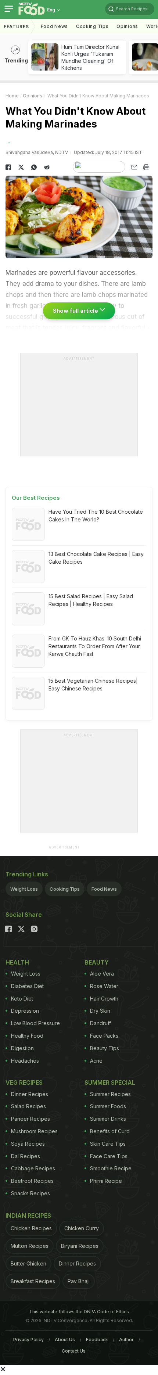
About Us (65, 1339)
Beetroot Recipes (32, 1181)
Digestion (22, 1048)
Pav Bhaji (79, 1281)
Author (126, 1339)
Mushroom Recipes (34, 1131)
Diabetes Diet (27, 986)
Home (12, 95)
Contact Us (74, 1351)
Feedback (97, 1339)
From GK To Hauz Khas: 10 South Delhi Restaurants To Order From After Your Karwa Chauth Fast (95, 646)
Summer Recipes (110, 1094)
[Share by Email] (133, 167)
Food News (54, 26)
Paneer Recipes (30, 1119)
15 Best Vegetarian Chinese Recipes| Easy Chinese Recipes (93, 685)
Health (17, 962)
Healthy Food (27, 1036)
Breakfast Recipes (33, 1281)
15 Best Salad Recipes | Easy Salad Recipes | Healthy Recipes (91, 600)
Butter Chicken (28, 1263)
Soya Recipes (28, 1144)
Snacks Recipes (30, 1193)
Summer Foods (108, 1106)
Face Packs (104, 1036)
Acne (96, 1061)
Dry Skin (100, 1011)
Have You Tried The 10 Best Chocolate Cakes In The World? (96, 516)
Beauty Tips (104, 1048)
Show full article (76, 310)
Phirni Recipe (106, 1181)
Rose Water (104, 986)
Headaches (25, 1061)
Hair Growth (104, 998)
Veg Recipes (24, 1082)
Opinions (127, 26)
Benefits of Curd (110, 1131)
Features (16, 26)
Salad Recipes (28, 1106)
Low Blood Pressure (35, 1023)
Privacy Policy (28, 1339)
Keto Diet (22, 998)
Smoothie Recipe (111, 1168)
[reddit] (46, 167)
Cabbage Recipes (33, 1168)
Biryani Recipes (79, 1246)
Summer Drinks (108, 1119)
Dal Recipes (25, 1156)
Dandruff (100, 1023)
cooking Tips (92, 26)
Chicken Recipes (31, 1228)
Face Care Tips (109, 1156)
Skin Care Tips (108, 1144)
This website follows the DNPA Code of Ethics (79, 1311)
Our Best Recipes (36, 497)
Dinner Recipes (29, 1094)
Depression (25, 1011)
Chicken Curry (81, 1228)
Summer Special (110, 1082)
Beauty (97, 962)
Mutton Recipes (30, 1246)
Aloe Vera (102, 973)
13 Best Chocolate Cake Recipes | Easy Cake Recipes (96, 558)
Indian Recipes (28, 1215)
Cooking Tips (65, 889)
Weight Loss (24, 889)
